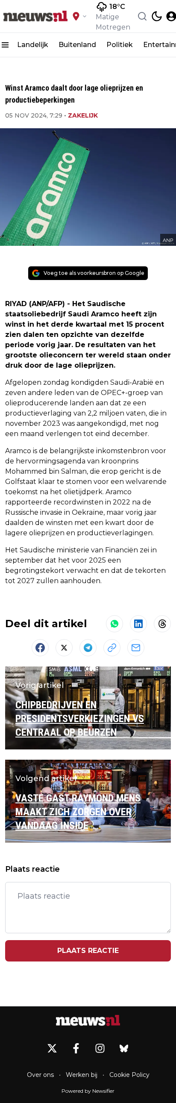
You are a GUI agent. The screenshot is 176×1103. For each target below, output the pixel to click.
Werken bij (81, 1075)
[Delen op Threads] (162, 623)
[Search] (142, 16)
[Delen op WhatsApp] (114, 623)
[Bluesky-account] (124, 1048)
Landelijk (32, 45)
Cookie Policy (129, 1075)
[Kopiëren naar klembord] (111, 647)
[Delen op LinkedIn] (138, 623)
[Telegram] (88, 647)
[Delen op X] (64, 647)
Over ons (40, 1075)
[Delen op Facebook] (40, 647)
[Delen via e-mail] (135, 647)
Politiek (119, 45)
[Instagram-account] (100, 1048)
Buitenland (77, 45)
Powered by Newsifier (88, 1091)
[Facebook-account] (76, 1048)
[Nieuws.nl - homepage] (35, 16)
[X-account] (52, 1048)
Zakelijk (83, 115)
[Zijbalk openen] (5, 45)
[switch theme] (157, 16)
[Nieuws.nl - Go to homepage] (88, 1020)
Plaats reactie (88, 951)
